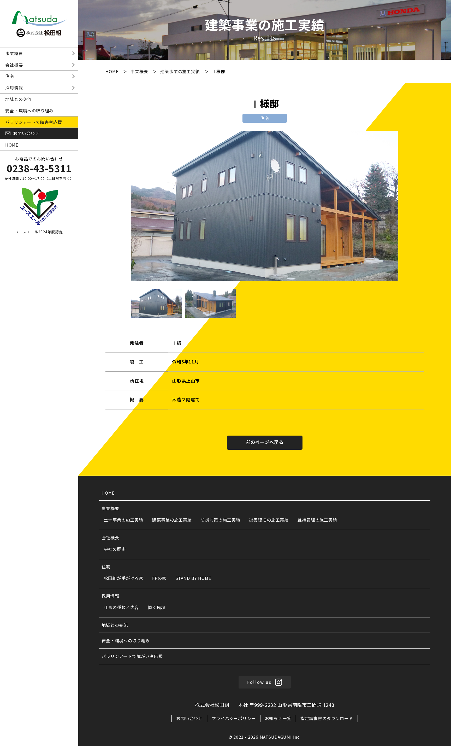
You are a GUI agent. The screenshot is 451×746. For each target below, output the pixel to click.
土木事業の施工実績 (124, 520)
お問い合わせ (189, 718)
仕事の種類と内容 (121, 607)
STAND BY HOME (193, 578)
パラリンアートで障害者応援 (33, 122)
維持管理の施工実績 (317, 520)
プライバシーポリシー (234, 718)
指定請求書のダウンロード (326, 718)
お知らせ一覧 (278, 718)
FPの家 (159, 578)
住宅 (9, 76)
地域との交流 (18, 99)
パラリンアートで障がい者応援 (132, 656)
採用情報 (14, 87)
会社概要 (14, 65)
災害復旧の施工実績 (269, 520)
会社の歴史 (115, 549)
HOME (11, 145)
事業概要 (14, 53)
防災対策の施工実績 (220, 520)
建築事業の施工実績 (180, 71)
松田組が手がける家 (124, 578)
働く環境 (156, 607)
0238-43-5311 (39, 168)
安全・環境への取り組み (29, 110)
